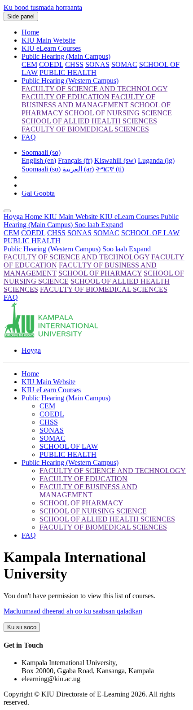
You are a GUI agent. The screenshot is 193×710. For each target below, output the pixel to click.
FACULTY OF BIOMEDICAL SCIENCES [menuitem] (85, 129)
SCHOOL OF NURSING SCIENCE (93, 511)
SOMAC (106, 233)
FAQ (29, 137)
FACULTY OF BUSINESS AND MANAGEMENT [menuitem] (88, 101)
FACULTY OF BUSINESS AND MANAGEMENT (88, 491)
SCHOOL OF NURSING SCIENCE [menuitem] (118, 113)
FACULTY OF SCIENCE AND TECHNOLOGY (76, 257)
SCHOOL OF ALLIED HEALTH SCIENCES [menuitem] (89, 121)
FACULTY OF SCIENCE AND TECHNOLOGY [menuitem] (94, 88)
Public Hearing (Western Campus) (70, 80)
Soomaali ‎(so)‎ (41, 152)
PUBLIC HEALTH (32, 241)
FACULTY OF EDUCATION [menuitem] (66, 97)
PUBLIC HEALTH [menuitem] (67, 72)
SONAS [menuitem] (97, 64)
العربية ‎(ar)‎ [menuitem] (78, 169)
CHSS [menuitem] (74, 64)
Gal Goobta (38, 193)
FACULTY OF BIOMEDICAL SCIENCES (103, 289)
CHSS (56, 233)
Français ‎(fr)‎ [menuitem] (75, 160)
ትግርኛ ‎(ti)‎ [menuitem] (110, 169)
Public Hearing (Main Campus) (66, 56)
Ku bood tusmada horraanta (43, 7)
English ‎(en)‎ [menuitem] (39, 160)
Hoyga (14, 216)
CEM (11, 233)
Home (30, 32)
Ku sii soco (21, 627)
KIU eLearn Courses (51, 48)
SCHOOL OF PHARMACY (100, 273)
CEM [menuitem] (29, 64)
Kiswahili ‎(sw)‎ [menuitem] (115, 160)
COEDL (33, 233)
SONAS (79, 233)
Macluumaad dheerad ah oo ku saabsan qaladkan (73, 611)
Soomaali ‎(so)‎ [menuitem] (41, 169)
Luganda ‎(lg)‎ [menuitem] (156, 160)
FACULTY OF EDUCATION (83, 478)
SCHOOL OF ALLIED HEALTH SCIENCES (107, 519)
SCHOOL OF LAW (150, 233)
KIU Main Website (48, 40)
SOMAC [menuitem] (124, 64)
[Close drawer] (7, 211)
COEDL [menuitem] (51, 64)
